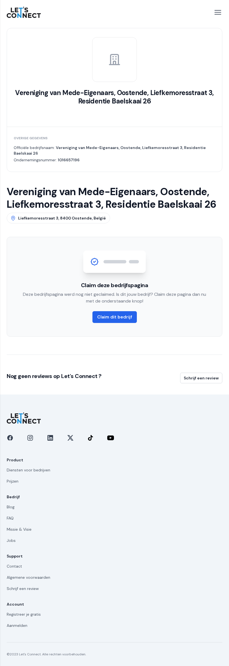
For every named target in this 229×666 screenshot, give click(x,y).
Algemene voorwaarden (28, 577)
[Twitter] (70, 437)
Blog (11, 506)
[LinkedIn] (50, 437)
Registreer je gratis (24, 614)
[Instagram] (30, 437)
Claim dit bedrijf (114, 317)
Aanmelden (17, 625)
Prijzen (12, 481)
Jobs (11, 540)
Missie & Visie (19, 529)
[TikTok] (90, 437)
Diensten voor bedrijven (28, 470)
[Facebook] (10, 437)
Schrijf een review (201, 378)
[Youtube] (110, 437)
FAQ (10, 518)
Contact (14, 566)
